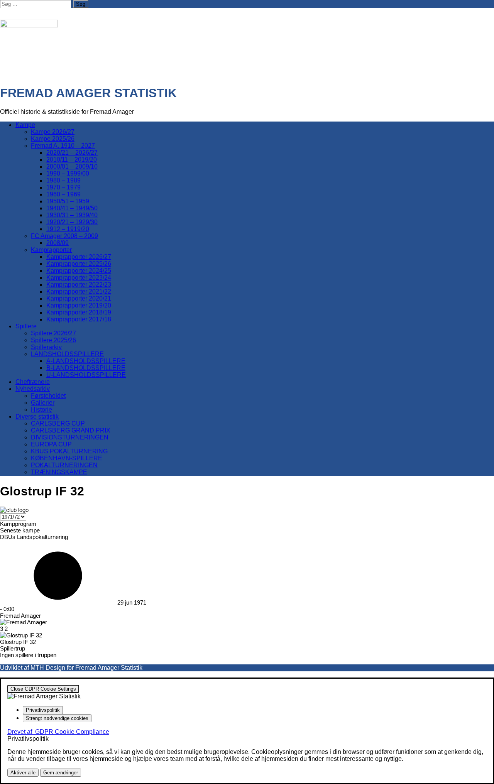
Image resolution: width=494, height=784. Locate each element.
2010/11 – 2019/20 (71, 159)
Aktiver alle (23, 773)
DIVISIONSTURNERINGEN (69, 437)
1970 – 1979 (63, 187)
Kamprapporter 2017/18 (78, 319)
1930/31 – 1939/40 (72, 215)
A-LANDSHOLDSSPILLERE (85, 361)
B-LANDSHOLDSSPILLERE (85, 368)
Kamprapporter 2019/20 (78, 305)
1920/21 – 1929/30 (72, 222)
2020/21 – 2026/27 (72, 152)
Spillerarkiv (46, 347)
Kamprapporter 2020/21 (78, 298)
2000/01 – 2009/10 (72, 166)
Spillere (26, 326)
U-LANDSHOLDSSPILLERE (86, 375)
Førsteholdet (48, 395)
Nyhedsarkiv (32, 388)
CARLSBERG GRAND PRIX (70, 430)
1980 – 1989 (63, 180)
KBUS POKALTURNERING (69, 451)
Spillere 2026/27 (53, 333)
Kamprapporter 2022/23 (78, 284)
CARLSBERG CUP (58, 423)
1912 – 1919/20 (67, 229)
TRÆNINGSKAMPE (59, 472)
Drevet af (58, 731)
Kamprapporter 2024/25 (78, 270)
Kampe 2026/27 (52, 131)
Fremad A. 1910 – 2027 (63, 145)
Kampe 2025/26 (52, 138)
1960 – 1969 (63, 194)
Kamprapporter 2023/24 (78, 277)
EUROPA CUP (51, 444)
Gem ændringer (60, 773)
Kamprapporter (51, 250)
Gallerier (42, 402)
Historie (41, 409)
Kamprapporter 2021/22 (78, 291)
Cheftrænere (32, 381)
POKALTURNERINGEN (64, 465)
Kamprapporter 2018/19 (78, 312)
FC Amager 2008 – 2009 (64, 236)
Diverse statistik (37, 416)
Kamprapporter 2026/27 (78, 256)
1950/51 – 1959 (67, 201)
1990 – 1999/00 (67, 173)
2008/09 (57, 243)
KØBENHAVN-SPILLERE (66, 458)
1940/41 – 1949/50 (72, 208)
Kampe (25, 125)
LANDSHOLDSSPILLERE (67, 354)
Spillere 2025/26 (53, 340)
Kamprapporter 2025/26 (78, 263)
